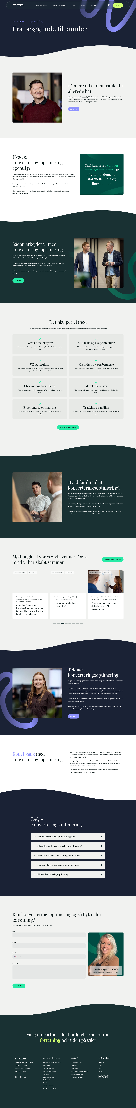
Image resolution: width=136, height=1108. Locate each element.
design (25, 368)
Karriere (101, 1071)
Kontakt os (118, 5)
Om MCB (101, 1062)
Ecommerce (46, 1065)
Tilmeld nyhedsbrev (76, 1062)
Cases (100, 1065)
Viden (100, 1068)
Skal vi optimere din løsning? (68, 427)
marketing (85, 97)
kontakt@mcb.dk (25, 1068)
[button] (54, 623)
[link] (30, 594)
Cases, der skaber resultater (112, 559)
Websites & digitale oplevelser (52, 1062)
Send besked (18, 986)
